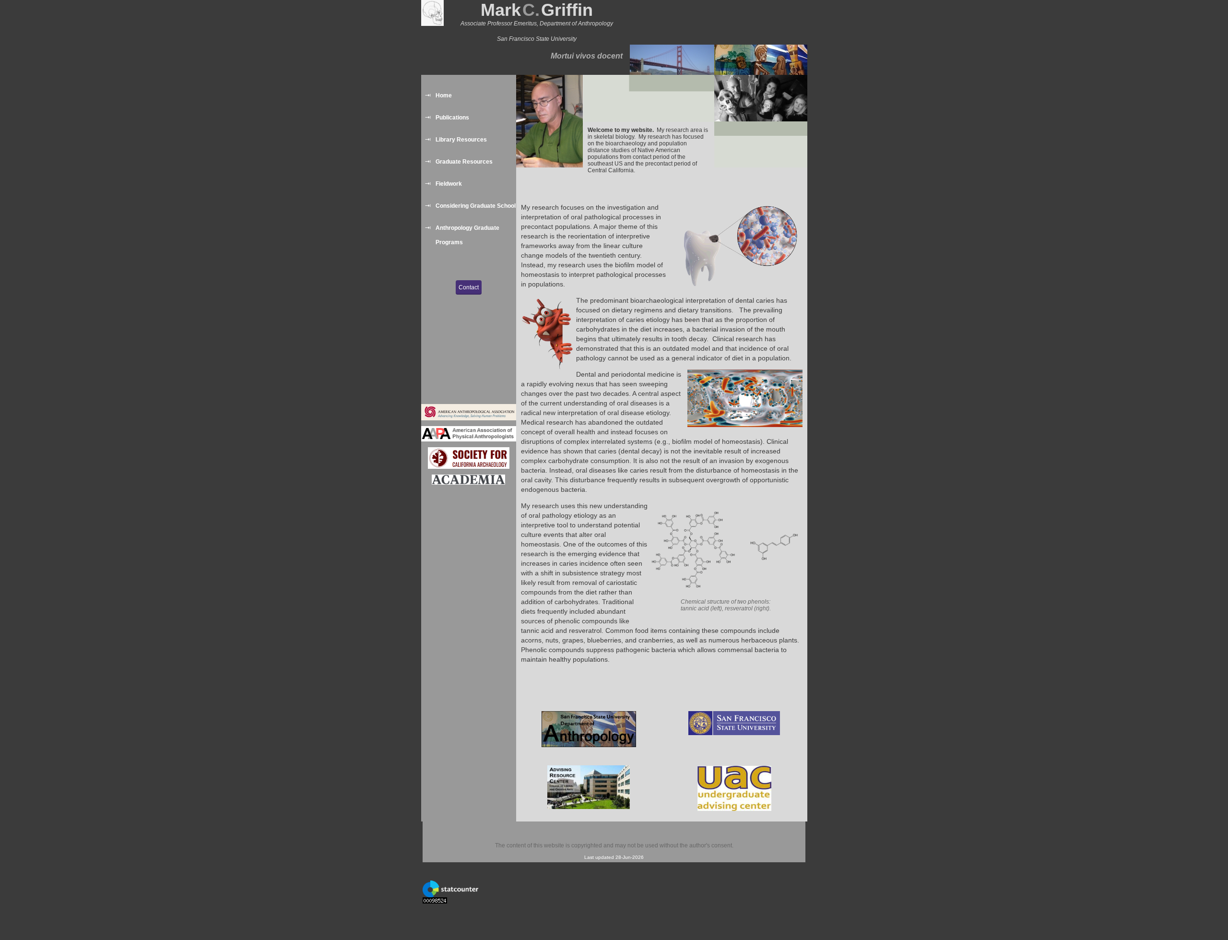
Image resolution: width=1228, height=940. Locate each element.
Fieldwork (449, 183)
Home (444, 95)
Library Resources (461, 139)
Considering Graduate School (476, 205)
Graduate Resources (464, 161)
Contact (469, 287)
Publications (452, 117)
